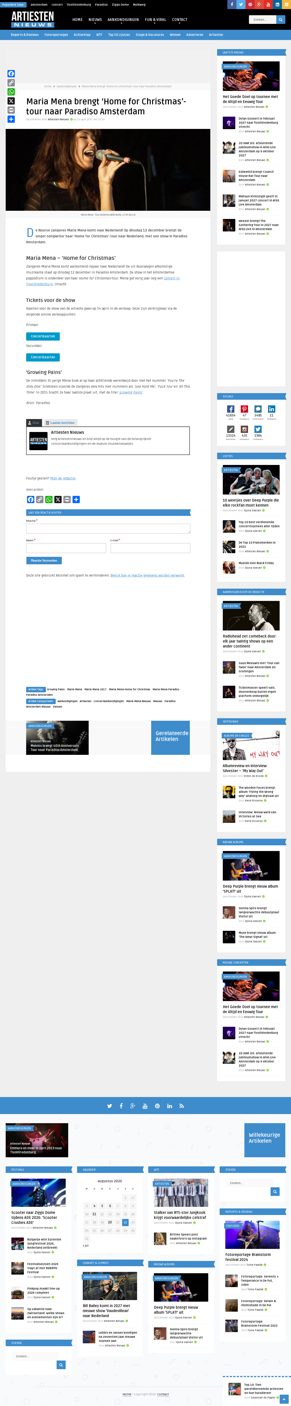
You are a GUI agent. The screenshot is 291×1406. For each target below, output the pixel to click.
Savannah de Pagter (263, 1397)
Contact (163, 1394)
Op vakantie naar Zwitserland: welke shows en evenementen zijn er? (45, 1313)
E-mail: (115, 540)
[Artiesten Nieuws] (38, 449)
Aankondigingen (67, 86)
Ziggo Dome (120, 5)
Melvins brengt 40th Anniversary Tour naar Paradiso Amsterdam (55, 748)
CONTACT (179, 20)
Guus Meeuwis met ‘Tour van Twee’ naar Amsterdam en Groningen (259, 667)
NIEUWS (95, 20)
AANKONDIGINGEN (123, 20)
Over (36, 422)
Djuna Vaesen (252, 510)
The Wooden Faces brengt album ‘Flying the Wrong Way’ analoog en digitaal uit (259, 792)
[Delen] (11, 119)
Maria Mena (74, 689)
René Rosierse (254, 800)
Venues (57, 706)
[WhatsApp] (11, 91)
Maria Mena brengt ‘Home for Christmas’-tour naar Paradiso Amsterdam (127, 86)
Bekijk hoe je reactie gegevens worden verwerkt (147, 575)
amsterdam (39, 5)
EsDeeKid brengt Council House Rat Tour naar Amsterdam (256, 176)
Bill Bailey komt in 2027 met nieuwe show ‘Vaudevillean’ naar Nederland (106, 1311)
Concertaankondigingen (109, 701)
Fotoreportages (56, 35)
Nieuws (157, 701)
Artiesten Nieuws (58, 119)
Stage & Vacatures (150, 35)
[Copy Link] (11, 82)
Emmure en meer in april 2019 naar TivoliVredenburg (36, 1150)
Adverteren (194, 35)
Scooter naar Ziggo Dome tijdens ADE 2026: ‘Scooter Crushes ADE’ (34, 1217)
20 (110, 1222)
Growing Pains (56, 689)
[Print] (11, 110)
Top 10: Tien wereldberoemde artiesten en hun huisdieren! (263, 1389)
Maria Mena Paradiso (166, 689)
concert (57, 5)
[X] (11, 100)
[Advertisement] (108, 637)
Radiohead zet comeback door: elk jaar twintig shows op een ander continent (249, 641)
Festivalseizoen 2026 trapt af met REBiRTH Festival (42, 1268)
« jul (85, 1246)
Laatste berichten (62, 422)
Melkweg (139, 5)
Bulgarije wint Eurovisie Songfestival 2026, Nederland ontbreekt (44, 1244)
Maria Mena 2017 (95, 689)
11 (94, 1214)
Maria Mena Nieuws (138, 701)
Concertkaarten (43, 336)
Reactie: (32, 521)
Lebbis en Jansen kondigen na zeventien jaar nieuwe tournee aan (118, 1337)
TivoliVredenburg (79, 5)
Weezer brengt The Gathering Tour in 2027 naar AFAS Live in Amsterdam (259, 225)
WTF (99, 35)
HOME (77, 20)
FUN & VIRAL (155, 20)
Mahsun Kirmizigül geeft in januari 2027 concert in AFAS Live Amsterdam (259, 200)
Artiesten (216, 35)
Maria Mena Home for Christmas (129, 689)
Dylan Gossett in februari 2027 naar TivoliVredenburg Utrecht (258, 123)
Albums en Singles (236, 736)
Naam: (30, 540)
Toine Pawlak (255, 1264)
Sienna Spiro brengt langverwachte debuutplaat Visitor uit (259, 912)
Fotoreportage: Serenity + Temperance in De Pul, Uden (260, 1281)
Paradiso (101, 5)
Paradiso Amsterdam (39, 695)
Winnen (175, 35)
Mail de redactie (62, 478)
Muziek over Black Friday (256, 563)
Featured (232, 1226)
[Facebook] (11, 73)
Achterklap (82, 35)
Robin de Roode (254, 776)
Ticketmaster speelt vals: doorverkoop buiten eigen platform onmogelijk (257, 692)
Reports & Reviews (25, 35)
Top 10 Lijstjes (119, 35)
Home (48, 86)
